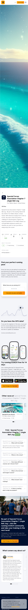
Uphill (14, 234)
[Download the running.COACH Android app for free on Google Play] (20, 381)
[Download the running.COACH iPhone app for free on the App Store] (7, 381)
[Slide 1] (13, 421)
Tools (17, 597)
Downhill (24, 234)
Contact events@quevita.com (8, 332)
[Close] (24, 604)
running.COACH (6, 597)
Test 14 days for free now (10, 386)
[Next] (25, 412)
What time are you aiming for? (11, 285)
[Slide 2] (15, 421)
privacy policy (15, 606)
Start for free (20, 2)
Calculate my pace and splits (14, 293)
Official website (5, 252)
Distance (7, 234)
